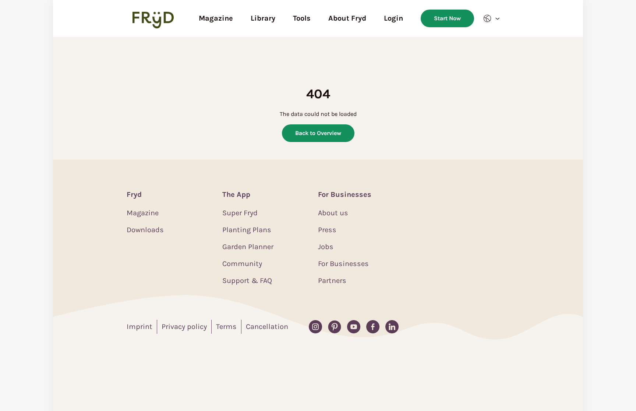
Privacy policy (184, 326)
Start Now (447, 18)
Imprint (139, 326)
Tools (302, 18)
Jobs (325, 246)
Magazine (216, 18)
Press (327, 230)
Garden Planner (247, 246)
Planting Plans (246, 230)
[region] (318, 224)
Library (263, 18)
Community (242, 263)
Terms (226, 326)
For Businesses (343, 263)
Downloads (145, 230)
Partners (332, 280)
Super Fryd (240, 213)
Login (393, 18)
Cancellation (267, 326)
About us (333, 213)
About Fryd (347, 18)
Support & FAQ (247, 280)
